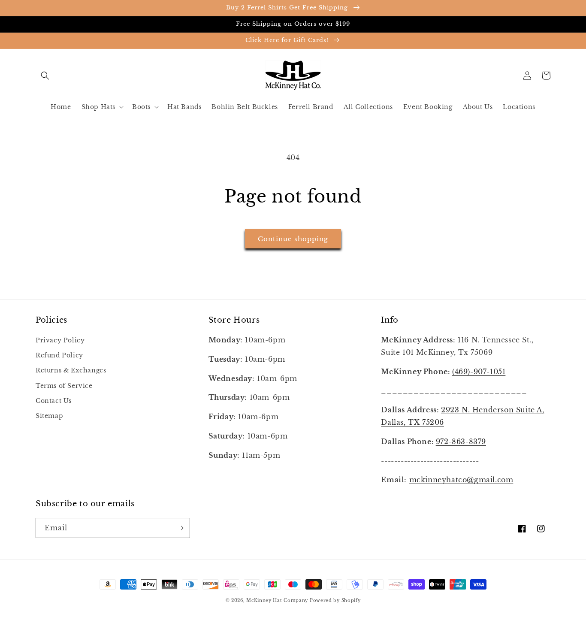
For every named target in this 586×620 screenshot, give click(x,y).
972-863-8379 (461, 441)
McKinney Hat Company (277, 600)
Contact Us (54, 401)
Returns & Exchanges (71, 370)
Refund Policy (59, 355)
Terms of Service (64, 386)
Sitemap (49, 416)
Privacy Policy (60, 340)
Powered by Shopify (335, 600)
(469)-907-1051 (478, 371)
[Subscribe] (180, 528)
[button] (45, 75)
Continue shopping (293, 239)
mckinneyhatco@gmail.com (461, 479)
